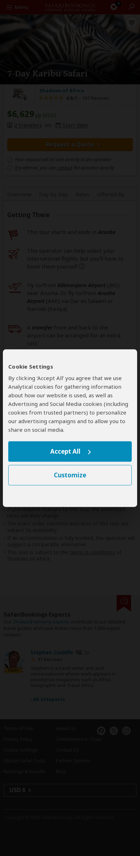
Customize (70, 475)
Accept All (65, 452)
